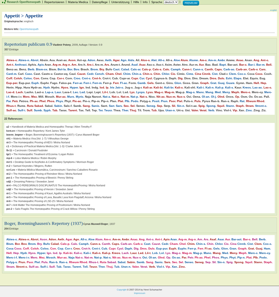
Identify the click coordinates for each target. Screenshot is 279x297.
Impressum (139, 293)
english (273, 10)
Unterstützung (120, 2)
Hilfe (136, 2)
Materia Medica (78, 2)
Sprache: (157, 2)
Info (145, 2)
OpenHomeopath (29, 29)
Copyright (121, 289)
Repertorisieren (54, 2)
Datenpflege (100, 2)
